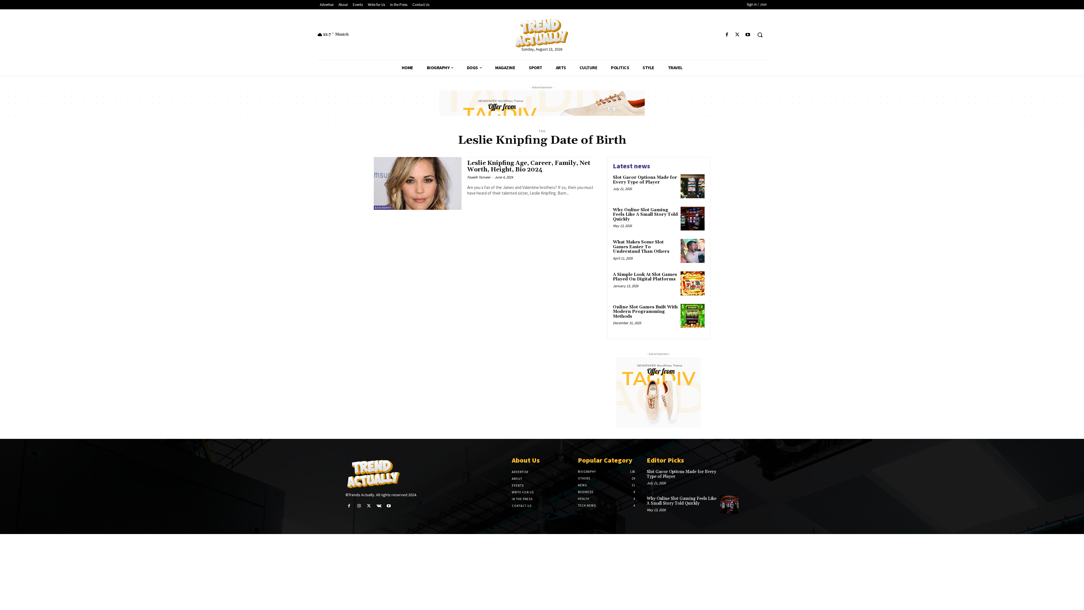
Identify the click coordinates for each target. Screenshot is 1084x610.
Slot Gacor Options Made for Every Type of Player (645, 180)
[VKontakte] (379, 505)
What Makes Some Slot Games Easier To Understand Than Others (641, 246)
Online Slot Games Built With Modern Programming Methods (645, 311)
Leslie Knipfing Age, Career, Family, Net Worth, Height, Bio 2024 (528, 166)
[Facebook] (727, 35)
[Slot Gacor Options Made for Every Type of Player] (693, 186)
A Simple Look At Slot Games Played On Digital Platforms (645, 277)
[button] (760, 35)
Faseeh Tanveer (479, 177)
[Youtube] (748, 35)
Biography (383, 208)
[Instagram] (358, 505)
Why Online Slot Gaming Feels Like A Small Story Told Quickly (645, 214)
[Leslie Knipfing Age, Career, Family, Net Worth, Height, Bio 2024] (418, 183)
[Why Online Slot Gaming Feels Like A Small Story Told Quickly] (693, 219)
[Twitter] (737, 35)
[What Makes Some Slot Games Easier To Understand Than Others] (693, 251)
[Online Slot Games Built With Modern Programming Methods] (693, 316)
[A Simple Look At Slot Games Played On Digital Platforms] (693, 283)
